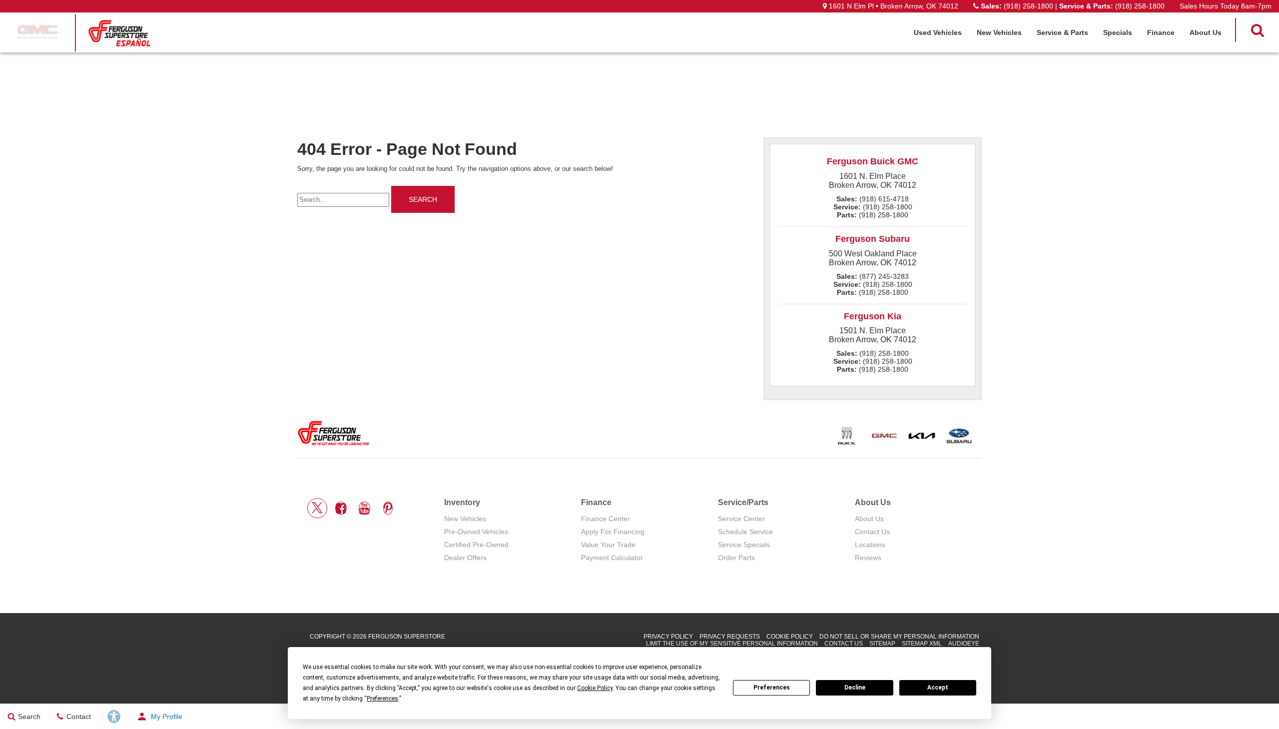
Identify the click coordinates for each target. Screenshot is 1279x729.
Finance (1161, 32)
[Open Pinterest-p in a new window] (388, 508)
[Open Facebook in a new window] (341, 508)
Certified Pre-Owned (476, 545)
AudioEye (963, 643)
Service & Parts (1062, 32)
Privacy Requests (729, 636)
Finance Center (605, 519)
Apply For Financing (612, 532)
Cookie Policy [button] (595, 688)
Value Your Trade (608, 545)
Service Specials (744, 545)
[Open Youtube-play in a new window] (364, 508)
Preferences (771, 687)
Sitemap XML (922, 643)
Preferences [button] (382, 698)
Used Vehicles (938, 32)
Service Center (741, 519)
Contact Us (872, 532)
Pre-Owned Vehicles (476, 532)
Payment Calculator (612, 558)
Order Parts (736, 558)
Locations (870, 545)
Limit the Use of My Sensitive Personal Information (732, 643)
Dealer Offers (465, 558)
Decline (854, 687)
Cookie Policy (789, 636)
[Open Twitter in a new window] (317, 508)
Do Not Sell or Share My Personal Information (899, 636)
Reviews (868, 558)
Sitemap (882, 643)
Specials (1117, 32)
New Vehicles (999, 32)
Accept (937, 687)
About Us (1206, 32)
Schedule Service (745, 532)
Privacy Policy (668, 636)
